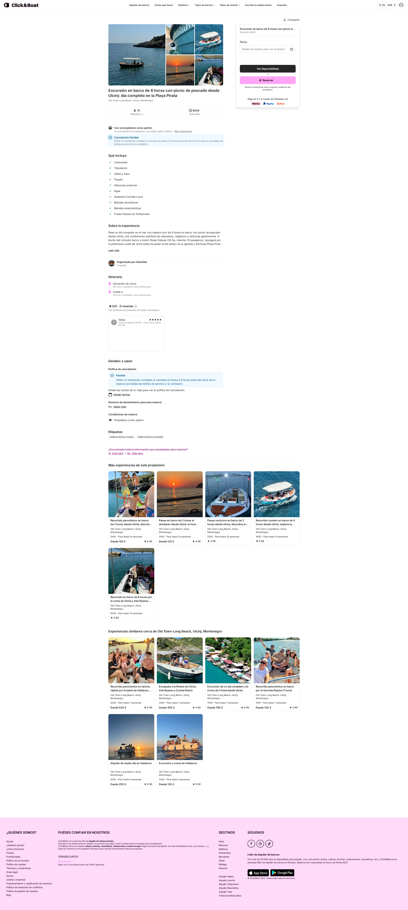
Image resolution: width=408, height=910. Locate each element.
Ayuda (9, 841)
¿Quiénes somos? (15, 845)
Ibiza (221, 841)
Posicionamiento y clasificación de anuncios (29, 883)
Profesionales (13, 856)
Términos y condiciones (18, 868)
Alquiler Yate (225, 891)
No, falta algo (135, 453)
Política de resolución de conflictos (24, 887)
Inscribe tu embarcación (258, 5)
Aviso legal (12, 872)
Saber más (119, 406)
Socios (9, 875)
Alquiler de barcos (139, 5)
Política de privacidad (17, 860)
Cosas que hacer (164, 5)
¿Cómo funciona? (15, 849)
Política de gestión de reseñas (22, 891)
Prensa (10, 852)
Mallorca (223, 849)
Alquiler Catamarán (229, 884)
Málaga (223, 864)
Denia (222, 860)
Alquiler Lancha (227, 880)
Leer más (113, 250)
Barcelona (224, 856)
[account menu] (401, 5)
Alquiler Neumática (229, 888)
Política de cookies (16, 864)
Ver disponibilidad (268, 68)
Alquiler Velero (226, 876)
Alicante (223, 868)
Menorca (223, 845)
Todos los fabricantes (230, 895)
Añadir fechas (121, 394)
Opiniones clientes (68, 856)
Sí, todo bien (116, 453)
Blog (8, 895)
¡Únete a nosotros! (15, 879)
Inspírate (282, 5)
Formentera (225, 852)
